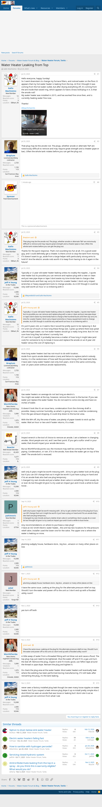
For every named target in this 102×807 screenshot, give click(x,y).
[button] (37, 8)
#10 (97, 501)
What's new (29, 8)
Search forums (17, 52)
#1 (98, 74)
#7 (98, 390)
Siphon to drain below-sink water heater (30, 729)
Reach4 (91, 764)
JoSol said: (27, 645)
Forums (16, 8)
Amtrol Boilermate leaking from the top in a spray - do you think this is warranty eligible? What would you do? (32, 766)
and (38, 296)
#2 (98, 141)
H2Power (12, 741)
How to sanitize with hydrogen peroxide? (30, 746)
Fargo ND (15, 600)
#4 (98, 268)
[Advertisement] (51, 30)
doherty (12, 772)
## (98, 182)
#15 (97, 683)
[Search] (98, 8)
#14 (97, 640)
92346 (16, 296)
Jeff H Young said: (30, 307)
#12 (97, 574)
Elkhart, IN (15, 103)
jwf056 (11, 757)
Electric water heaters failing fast (26, 738)
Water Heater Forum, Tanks (37, 732)
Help (87, 792)
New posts (5, 52)
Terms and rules (65, 792)
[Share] (94, 74)
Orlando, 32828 (13, 427)
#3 (98, 232)
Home (6, 8)
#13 (97, 606)
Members (60, 8)
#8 (98, 433)
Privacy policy (78, 792)
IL (18, 461)
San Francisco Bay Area (12, 175)
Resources (45, 8)
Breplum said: (28, 237)
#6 (98, 349)
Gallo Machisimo (9, 69)
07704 (16, 527)
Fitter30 (91, 732)
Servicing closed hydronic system (26, 754)
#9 (98, 467)
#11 (97, 539)
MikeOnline (13, 749)
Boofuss (12, 732)
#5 (98, 302)
